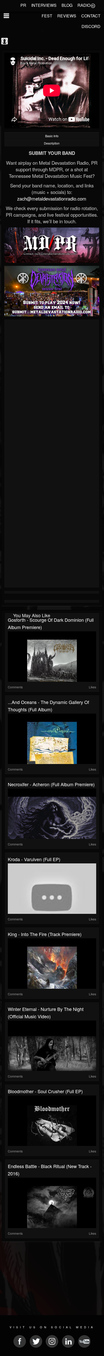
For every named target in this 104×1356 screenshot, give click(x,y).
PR (23, 5)
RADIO (83, 5)
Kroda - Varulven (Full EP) (34, 859)
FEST (47, 16)
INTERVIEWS (44, 5)
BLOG (67, 5)
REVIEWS (66, 16)
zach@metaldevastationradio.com (51, 198)
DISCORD (91, 26)
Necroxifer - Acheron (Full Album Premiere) (51, 784)
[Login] (92, 5)
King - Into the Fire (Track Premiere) (45, 934)
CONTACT (90, 16)
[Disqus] (52, 388)
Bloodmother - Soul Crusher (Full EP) (45, 1091)
